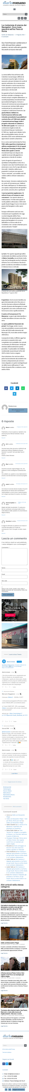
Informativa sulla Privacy (8, 1049)
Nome (3, 567)
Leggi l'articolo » (4, 923)
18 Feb (12, 672)
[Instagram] (25, 18)
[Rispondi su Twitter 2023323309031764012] (3, 722)
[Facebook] (19, 18)
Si (6, 1089)
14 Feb (12, 750)
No (10, 1089)
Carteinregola (7, 789)
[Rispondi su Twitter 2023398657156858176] (3, 745)
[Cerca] (26, 14)
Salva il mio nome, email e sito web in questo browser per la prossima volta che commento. (14, 590)
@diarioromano (6, 732)
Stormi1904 (5, 728)
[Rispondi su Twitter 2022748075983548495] (3, 769)
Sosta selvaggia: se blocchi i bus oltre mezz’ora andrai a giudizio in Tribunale (16, 847)
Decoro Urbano (7, 791)
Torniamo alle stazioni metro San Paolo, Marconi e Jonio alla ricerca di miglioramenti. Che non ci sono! (14, 1012)
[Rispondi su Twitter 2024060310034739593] (3, 687)
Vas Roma (6, 798)
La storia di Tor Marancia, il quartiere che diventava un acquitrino (16, 826)
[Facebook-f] (3, 1063)
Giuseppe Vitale (11, 838)
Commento (5, 547)
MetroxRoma (6, 793)
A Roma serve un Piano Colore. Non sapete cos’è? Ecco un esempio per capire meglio (12, 974)
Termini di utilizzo (6, 1052)
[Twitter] (22, 18)
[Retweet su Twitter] (2, 691)
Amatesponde (7, 787)
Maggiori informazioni (18, 1089)
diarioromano (6, 672)
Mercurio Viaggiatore (8, 694)
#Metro (4, 708)
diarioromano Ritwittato (9, 691)
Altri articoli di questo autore (18, 410)
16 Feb (17, 694)
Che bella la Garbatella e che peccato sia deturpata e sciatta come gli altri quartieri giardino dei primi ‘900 (14, 907)
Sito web (4, 580)
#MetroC (10, 697)
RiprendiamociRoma (9, 795)
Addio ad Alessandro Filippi (14, 822)
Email (3, 574)
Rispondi (3, 437)
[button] (14, 9)
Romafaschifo (7, 796)
